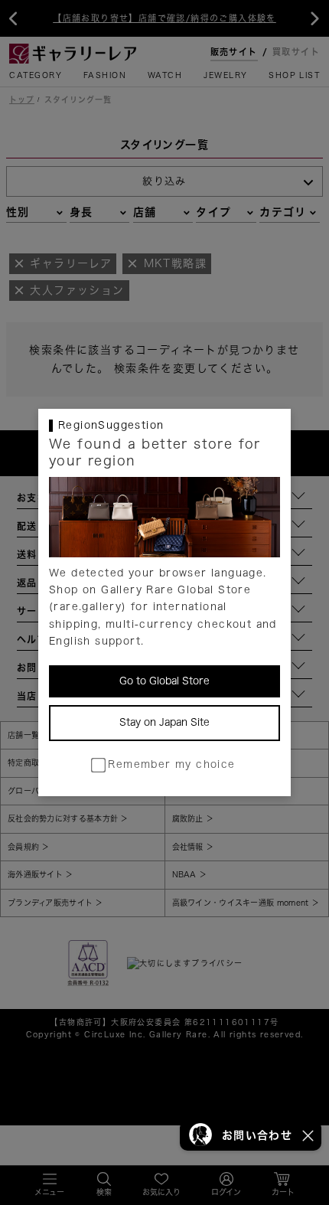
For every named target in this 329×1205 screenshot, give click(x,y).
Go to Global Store (164, 681)
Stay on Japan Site (164, 722)
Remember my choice (171, 764)
